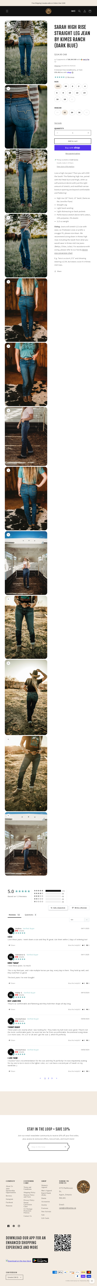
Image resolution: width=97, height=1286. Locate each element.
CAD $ (73, 11)
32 (65, 112)
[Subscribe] (65, 1147)
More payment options (73, 153)
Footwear (44, 1208)
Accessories (45, 1202)
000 (58, 86)
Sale (42, 1215)
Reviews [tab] (12, 915)
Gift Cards (45, 1218)
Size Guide (58, 123)
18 (65, 99)
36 (79, 112)
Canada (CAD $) (13, 1277)
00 (66, 86)
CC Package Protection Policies (28, 1211)
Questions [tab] (29, 915)
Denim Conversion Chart (28, 1204)
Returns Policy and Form (29, 1196)
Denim (43, 1198)
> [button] (56, 1078)
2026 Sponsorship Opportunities (11, 1190)
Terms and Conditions (27, 1188)
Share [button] (59, 271)
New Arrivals (46, 1211)
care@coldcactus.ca (67, 1208)
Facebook (9, 1202)
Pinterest (9, 1206)
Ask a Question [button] (59, 908)
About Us (9, 1186)
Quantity (59, 128)
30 (58, 113)
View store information (65, 166)
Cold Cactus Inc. (74, 1281)
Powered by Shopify (85, 1281)
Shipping (57, 66)
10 (70, 93)
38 (88, 113)
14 (84, 93)
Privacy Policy (29, 1200)
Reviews (9, 1196)
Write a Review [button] (81, 908)
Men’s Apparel (46, 1191)
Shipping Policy (29, 1192)
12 (77, 93)
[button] (79, 11)
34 (72, 112)
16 (57, 99)
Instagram (9, 1199)
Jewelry (44, 1205)
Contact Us (28, 1216)
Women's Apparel (44, 1186)
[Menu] (7, 11)
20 (73, 100)
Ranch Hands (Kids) (46, 1194)
